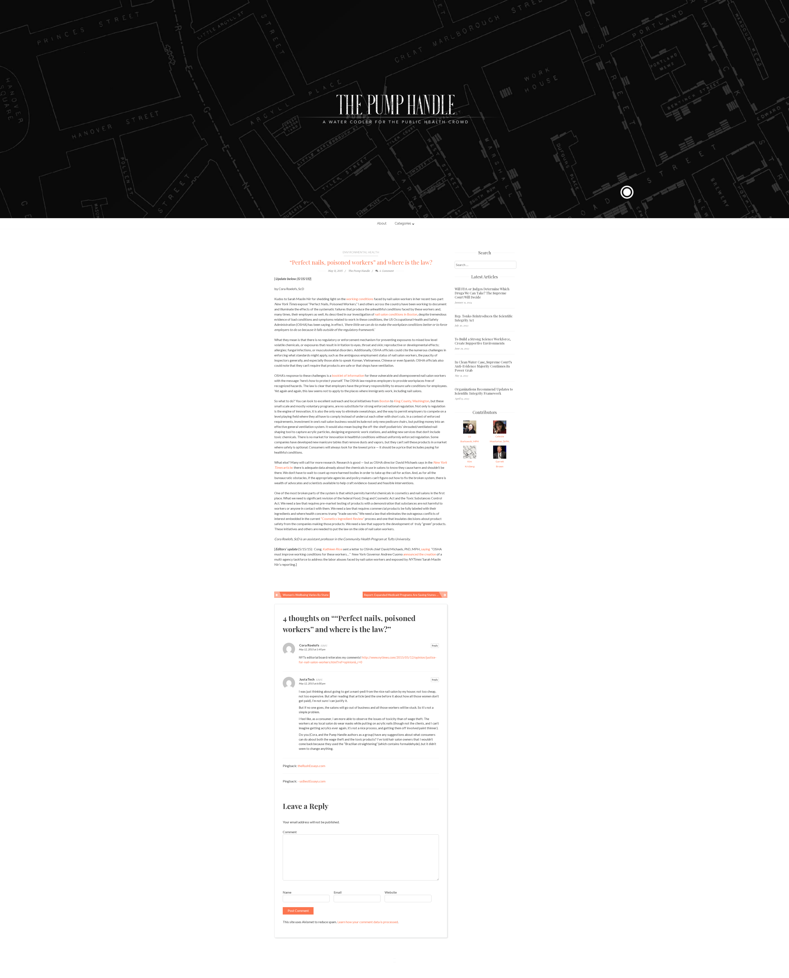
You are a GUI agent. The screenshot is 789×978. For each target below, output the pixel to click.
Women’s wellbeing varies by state (306, 595)
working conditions (359, 299)
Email (337, 892)
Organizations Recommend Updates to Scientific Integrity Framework (484, 391)
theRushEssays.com (311, 766)
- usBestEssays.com (311, 781)
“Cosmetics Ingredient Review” (342, 519)
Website (391, 892)
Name (287, 892)
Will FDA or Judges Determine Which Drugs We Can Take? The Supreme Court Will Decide (482, 293)
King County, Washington (411, 401)
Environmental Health (361, 252)
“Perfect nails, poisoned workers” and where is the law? (361, 262)
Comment (290, 832)
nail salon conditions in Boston (396, 314)
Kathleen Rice (332, 549)
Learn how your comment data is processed (367, 922)
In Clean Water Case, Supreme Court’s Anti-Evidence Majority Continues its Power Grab (483, 366)
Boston (384, 401)
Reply (435, 645)
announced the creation (419, 554)
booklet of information (348, 375)
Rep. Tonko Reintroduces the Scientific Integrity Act (484, 318)
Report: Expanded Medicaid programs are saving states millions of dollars (406, 595)
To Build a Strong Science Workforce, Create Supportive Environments (483, 341)
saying (425, 549)
